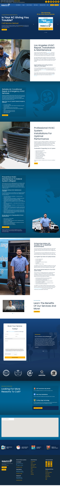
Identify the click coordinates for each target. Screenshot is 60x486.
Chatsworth (18, 475)
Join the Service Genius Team (25, 447)
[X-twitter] (49, 464)
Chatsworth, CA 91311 (19, 478)
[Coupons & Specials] (33, 447)
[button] (33, 24)
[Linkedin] (51, 462)
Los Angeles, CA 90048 (19, 465)
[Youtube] (46, 464)
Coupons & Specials (38, 447)
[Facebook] (58, 2)
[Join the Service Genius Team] (18, 447)
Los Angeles (18, 461)
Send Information (15, 357)
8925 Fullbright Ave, (19, 477)
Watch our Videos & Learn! (55, 447)
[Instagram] (51, 464)
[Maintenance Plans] (3, 447)
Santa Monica (19, 469)
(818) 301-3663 (17, 0)
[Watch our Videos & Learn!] (48, 447)
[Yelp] (49, 2)
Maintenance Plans (9, 447)
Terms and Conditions (9, 351)
